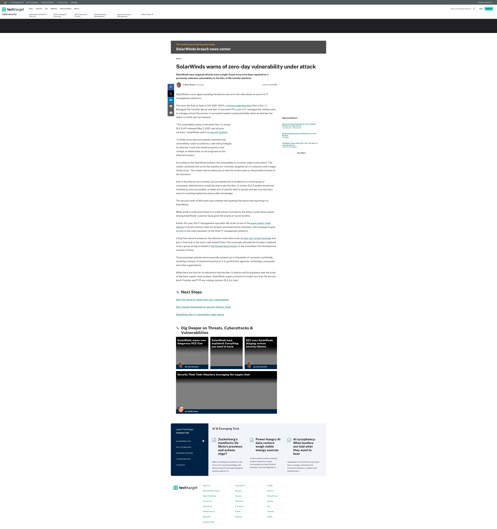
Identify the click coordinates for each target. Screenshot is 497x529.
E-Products (239, 506)
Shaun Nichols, (190, 85)
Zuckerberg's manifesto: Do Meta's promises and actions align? (230, 446)
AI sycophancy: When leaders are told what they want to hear (304, 446)
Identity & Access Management (124, 15)
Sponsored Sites (65, 8)
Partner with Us (209, 511)
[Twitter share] (171, 93)
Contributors (240, 486)
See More (301, 153)
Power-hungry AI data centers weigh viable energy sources (268, 444)
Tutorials (270, 511)
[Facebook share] (171, 87)
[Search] (474, 9)
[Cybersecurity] (13, 6)
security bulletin (218, 132)
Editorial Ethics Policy (211, 491)
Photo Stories (272, 496)
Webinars (54, 8)
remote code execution (239, 105)
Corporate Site (208, 522)
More (76, 8)
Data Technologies (32, 2)
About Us (206, 486)
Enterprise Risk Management (100, 15)
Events (237, 511)
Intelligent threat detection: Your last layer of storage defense (300, 144)
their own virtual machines (257, 238)
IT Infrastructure (62, 2)
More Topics (146, 14)
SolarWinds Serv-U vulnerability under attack (200, 314)
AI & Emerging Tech (17, 2)
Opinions (270, 491)
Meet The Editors (209, 496)
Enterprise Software (47, 2)
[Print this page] (171, 106)
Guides (270, 486)
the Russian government (224, 246)
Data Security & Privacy (81, 15)
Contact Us (207, 501)
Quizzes (270, 501)
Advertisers (207, 506)
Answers (238, 496)
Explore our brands (484, 2)
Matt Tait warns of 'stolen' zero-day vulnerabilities (202, 299)
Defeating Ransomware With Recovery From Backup (299, 134)
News (31, 8)
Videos (269, 517)
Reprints (238, 491)
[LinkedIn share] (171, 100)
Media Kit (206, 517)
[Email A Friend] (171, 113)
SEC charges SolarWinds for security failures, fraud (203, 307)
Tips (46, 8)
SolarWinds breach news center (203, 49)
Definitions (239, 501)
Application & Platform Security (38, 15)
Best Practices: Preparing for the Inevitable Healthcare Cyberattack (299, 125)
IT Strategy (73, 2)
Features (39, 8)
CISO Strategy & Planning (60, 15)
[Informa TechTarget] (5, 2)
